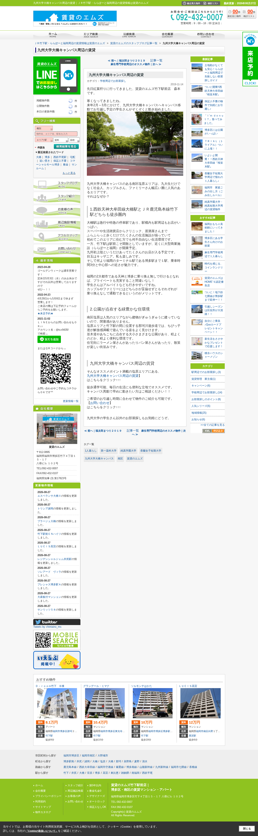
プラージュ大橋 (46, 521)
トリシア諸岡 (45, 508)
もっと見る (69, 172)
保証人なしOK (97, 806)
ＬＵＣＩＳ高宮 (46, 546)
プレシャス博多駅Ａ (49, 584)
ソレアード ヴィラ (49, 571)
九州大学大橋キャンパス (99, 458)
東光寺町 (120, 731)
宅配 (72, 157)
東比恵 (115, 772)
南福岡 (135, 772)
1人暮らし (91, 450)
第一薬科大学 (109, 450)
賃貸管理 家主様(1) (203, 378)
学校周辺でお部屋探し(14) (206, 392)
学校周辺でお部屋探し (113, 80)
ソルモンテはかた (141, 685)
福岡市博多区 (60, 731)
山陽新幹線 (146, 766)
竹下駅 (49, 735)
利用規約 (40, 801)
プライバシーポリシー (48, 796)
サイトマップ (43, 806)
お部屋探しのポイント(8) (206, 399)
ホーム (39, 785)
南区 (120, 458)
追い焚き (45, 160)
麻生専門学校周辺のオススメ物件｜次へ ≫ (136, 64)
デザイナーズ (97, 796)
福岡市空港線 (105, 766)
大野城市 (103, 755)
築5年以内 (95, 785)
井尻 (79, 761)
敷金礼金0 (95, 790)
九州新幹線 (161, 766)
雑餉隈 (125, 772)
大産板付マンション (49, 596)
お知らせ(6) (198, 419)
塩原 (102, 761)
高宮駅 (192, 735)
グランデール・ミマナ (96, 685)
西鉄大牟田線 (87, 766)
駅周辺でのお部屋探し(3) (206, 372)
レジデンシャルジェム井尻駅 (54, 559)
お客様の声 (74, 796)
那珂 (69, 731)
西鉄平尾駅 (60, 157)
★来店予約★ (45, 313)
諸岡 (87, 761)
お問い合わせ (99, 403)
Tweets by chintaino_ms (47, 626)
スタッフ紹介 (75, 785)
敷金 (65, 164)
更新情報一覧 (71, 401)
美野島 (128, 761)
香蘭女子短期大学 (150, 450)
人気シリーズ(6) (200, 405)
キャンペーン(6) (200, 385)
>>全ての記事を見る (213, 424)
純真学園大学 (128, 450)
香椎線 (193, 766)
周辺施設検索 (75, 790)
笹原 (89, 772)
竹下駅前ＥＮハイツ (49, 533)
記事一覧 (156, 60)
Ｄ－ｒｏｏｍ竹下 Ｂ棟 (49, 685)
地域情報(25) (198, 412)
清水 (144, 761)
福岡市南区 (202, 731)
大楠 (95, 761)
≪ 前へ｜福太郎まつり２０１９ (128, 60)
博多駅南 (168, 731)
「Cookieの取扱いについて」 (42, 831)
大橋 (38, 157)
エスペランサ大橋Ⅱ (49, 495)
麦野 (136, 761)
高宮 (105, 772)
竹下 (66, 772)
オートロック (97, 801)
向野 (210, 731)
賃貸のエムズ (135, 458)
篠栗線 (120, 766)
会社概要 (40, 790)
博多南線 (131, 766)
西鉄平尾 (147, 772)
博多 (47, 157)
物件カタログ (43, 812)
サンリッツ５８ (46, 609)
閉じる (247, 828)
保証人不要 (60, 160)
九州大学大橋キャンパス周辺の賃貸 (116, 75)
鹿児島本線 (70, 766)
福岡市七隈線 (179, 766)
